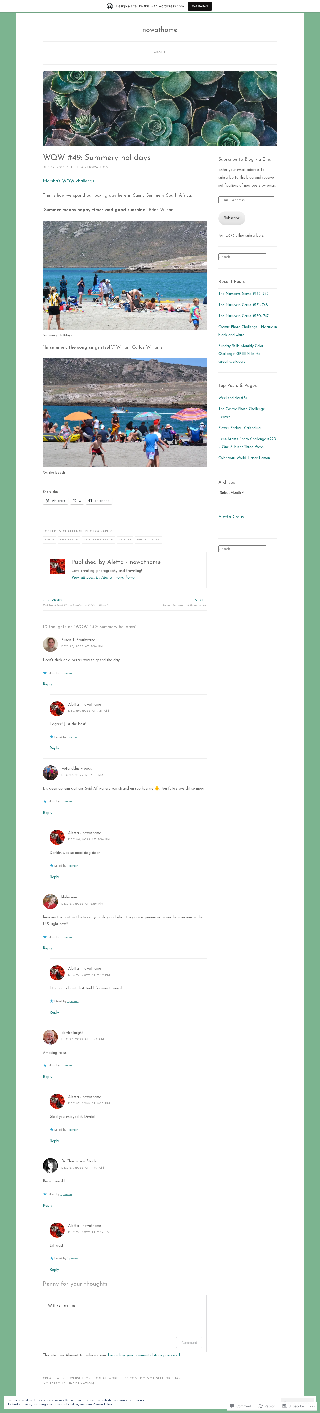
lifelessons (70, 897)
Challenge (73, 531)
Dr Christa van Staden (80, 1161)
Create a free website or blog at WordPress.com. (91, 1378)
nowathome (160, 30)
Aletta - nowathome (90, 167)
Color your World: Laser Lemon (244, 458)
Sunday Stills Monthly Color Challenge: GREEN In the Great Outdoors (241, 354)
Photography (99, 531)
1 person (66, 673)
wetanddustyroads (77, 769)
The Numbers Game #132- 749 (243, 294)
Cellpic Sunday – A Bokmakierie (185, 602)
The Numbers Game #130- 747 (243, 316)
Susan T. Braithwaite (78, 640)
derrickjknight (72, 1033)
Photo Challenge (98, 540)
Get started (200, 6)
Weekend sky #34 (233, 398)
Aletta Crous (231, 517)
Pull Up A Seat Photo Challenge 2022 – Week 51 (76, 602)
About (160, 52)
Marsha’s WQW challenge (69, 181)
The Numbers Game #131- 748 (243, 305)
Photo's (125, 540)
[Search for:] (242, 257)
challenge (69, 540)
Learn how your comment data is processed (144, 1355)
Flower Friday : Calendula (239, 428)
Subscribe (232, 218)
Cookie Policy (103, 1404)
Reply (47, 684)
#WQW (49, 540)
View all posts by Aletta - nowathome (103, 578)
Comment (189, 1342)
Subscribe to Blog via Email (246, 159)
